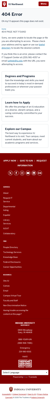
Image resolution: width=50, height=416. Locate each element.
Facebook (16, 173)
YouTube (28, 173)
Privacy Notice (42, 394)
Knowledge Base (10, 257)
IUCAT (6, 228)
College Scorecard (19, 394)
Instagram (22, 173)
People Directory (10, 247)
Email (5, 291)
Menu (44, 3)
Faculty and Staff (10, 300)
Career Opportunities (12, 267)
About (5, 193)
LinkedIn (33, 173)
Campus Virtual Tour (12, 295)
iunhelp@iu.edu (15, 60)
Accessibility (6, 394)
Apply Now (9, 160)
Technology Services (12, 252)
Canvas (6, 286)
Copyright (9, 397)
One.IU (6, 281)
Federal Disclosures (12, 262)
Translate (33, 377)
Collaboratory (9, 233)
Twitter (10, 173)
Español (6, 215)
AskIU (25, 356)
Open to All (32, 394)
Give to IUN (26, 160)
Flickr (39, 173)
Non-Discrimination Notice (14, 305)
